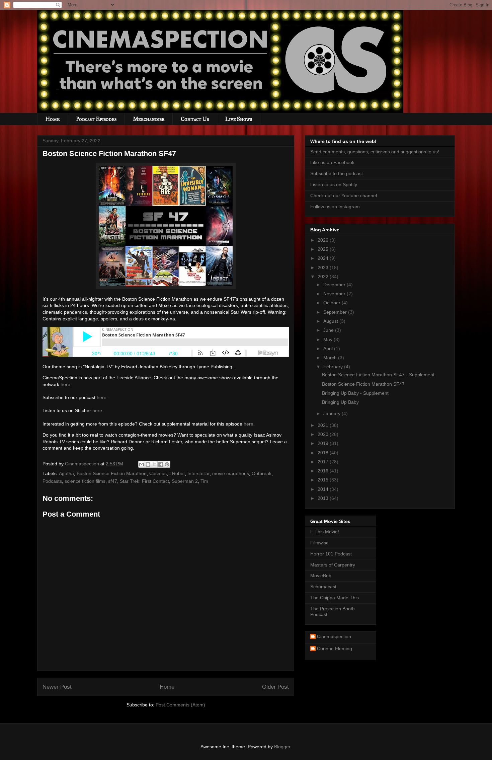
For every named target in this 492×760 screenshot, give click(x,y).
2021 (324, 425)
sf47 (112, 481)
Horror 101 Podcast (331, 553)
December (335, 284)
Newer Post (57, 687)
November (335, 293)
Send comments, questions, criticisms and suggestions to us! (374, 151)
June (329, 330)
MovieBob (320, 575)
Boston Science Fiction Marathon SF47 (363, 384)
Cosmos (158, 473)
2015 (324, 479)
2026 (324, 240)
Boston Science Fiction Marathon (112, 473)
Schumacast (323, 586)
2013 (324, 498)
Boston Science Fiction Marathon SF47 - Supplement (378, 374)
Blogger (282, 746)
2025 (324, 249)
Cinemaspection (334, 636)
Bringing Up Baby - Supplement (355, 393)
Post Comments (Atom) (180, 704)
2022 (324, 276)
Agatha (66, 473)
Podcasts (52, 481)
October (332, 302)
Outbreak (261, 473)
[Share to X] (154, 464)
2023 (324, 267)
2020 (324, 434)
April (328, 348)
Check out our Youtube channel (343, 195)
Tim (204, 481)
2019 (324, 443)
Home (53, 119)
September (335, 312)
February (333, 366)
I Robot (177, 473)
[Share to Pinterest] (167, 464)
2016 (324, 470)
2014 (324, 489)
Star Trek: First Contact (144, 481)
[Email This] (141, 464)
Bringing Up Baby (340, 402)
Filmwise (319, 542)
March (330, 357)
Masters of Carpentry (332, 564)
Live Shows (238, 119)
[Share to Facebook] (160, 464)
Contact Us (195, 119)
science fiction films (85, 481)
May (328, 339)
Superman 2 (185, 481)
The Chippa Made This (334, 597)
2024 (324, 258)
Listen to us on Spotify (333, 184)
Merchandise (148, 119)
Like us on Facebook (332, 162)
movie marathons (230, 473)
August (331, 321)
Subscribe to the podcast (336, 173)
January (332, 413)
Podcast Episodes (96, 119)
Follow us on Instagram (335, 206)
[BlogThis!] (148, 464)
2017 (324, 461)
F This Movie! (324, 531)
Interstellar (198, 473)
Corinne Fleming (334, 648)
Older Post (275, 687)
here (65, 384)
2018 (324, 452)
